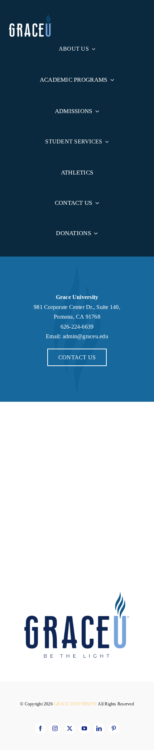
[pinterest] (113, 728)
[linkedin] (99, 728)
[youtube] (84, 728)
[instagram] (55, 728)
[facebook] (40, 728)
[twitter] (69, 728)
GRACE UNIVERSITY (76, 703)
